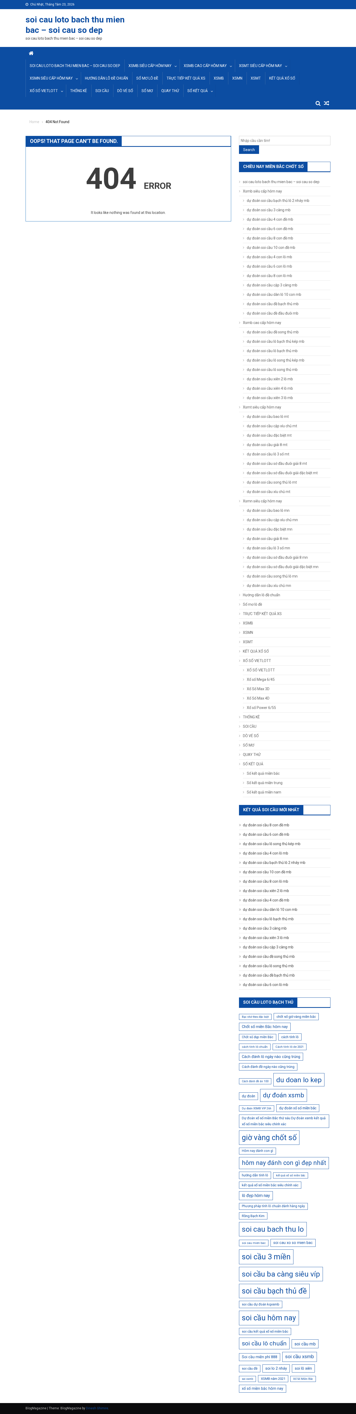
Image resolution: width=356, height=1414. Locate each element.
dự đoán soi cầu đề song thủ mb (273, 332)
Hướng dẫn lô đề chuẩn (106, 78)
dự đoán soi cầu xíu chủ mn (269, 585)
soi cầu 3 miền (266, 1256)
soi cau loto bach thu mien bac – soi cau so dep (75, 66)
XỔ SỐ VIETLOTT (44, 91)
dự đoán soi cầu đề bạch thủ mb (273, 304)
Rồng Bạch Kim (253, 1216)
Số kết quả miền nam (264, 792)
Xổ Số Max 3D (258, 689)
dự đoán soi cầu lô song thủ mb (272, 370)
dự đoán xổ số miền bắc (297, 1108)
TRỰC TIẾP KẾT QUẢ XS (186, 78)
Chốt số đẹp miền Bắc (257, 1037)
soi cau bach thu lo (273, 1229)
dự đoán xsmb (283, 1095)
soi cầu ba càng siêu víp (281, 1274)
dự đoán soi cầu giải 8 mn (267, 539)
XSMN (237, 78)
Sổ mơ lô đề (147, 78)
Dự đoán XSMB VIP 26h (256, 1108)
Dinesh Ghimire (97, 1408)
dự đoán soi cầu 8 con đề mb (270, 238)
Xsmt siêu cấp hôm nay (260, 66)
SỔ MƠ (147, 91)
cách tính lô (290, 1037)
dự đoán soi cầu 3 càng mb (269, 210)
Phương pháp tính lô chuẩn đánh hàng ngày (273, 1206)
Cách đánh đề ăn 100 (255, 1081)
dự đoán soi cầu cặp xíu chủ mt (272, 426)
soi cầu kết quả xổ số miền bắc (265, 1331)
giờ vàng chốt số (269, 1137)
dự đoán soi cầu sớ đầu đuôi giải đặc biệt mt (282, 473)
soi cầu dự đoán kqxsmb (260, 1304)
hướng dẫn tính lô (255, 1175)
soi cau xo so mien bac (293, 1243)
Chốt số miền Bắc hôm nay (265, 1026)
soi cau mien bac (254, 1243)
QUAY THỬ (170, 91)
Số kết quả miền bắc (263, 773)
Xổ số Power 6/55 (261, 708)
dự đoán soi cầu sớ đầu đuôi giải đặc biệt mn (282, 567)
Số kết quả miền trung (265, 783)
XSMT (256, 78)
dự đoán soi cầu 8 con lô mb (269, 276)
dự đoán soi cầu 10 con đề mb (271, 247)
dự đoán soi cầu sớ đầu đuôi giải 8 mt (277, 463)
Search (249, 150)
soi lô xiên (303, 1368)
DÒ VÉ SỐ (125, 91)
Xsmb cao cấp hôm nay (205, 66)
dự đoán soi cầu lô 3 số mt (268, 454)
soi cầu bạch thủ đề (274, 1290)
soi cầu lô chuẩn (264, 1343)
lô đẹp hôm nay (256, 1195)
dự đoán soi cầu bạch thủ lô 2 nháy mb (278, 200)
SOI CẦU (102, 91)
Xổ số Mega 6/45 (261, 679)
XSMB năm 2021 (273, 1379)
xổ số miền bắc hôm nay (262, 1388)
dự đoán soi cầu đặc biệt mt (269, 435)
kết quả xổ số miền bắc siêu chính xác (270, 1185)
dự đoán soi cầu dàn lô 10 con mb (274, 294)
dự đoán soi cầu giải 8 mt (267, 445)
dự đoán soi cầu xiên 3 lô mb (270, 398)
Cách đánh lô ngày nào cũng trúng (271, 1056)
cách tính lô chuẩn (255, 1047)
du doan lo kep (299, 1080)
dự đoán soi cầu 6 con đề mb (270, 229)
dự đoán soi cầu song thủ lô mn (272, 576)
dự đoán (248, 1096)
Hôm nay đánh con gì (257, 1151)
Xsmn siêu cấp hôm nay (51, 78)
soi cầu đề (249, 1368)
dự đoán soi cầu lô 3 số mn (268, 548)
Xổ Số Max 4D (258, 698)
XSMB (219, 78)
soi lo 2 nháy (276, 1368)
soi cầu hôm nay (269, 1317)
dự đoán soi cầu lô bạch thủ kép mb (275, 341)
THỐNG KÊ (78, 91)
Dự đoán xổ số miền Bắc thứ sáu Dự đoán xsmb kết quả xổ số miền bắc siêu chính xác (284, 1121)
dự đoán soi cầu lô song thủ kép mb (275, 360)
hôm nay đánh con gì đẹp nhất (284, 1162)
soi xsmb (247, 1379)
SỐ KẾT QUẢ (197, 91)
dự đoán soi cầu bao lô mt (268, 416)
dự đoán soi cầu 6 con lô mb (269, 266)
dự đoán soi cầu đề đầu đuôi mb (272, 313)
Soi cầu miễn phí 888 (259, 1357)
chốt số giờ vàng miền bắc (296, 1017)
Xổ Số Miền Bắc (303, 1379)
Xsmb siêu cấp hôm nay (149, 66)
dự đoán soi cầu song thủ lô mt (272, 482)
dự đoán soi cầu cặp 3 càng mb (272, 285)
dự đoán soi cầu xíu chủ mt (268, 492)
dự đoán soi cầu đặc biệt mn (269, 529)
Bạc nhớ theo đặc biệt (255, 1017)
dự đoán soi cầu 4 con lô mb (269, 257)
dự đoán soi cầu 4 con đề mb (270, 219)
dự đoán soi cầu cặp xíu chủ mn (272, 520)
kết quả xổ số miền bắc (290, 1175)
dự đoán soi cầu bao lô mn (268, 510)
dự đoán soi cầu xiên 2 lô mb (270, 379)
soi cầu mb (305, 1343)
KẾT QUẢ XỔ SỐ (282, 78)
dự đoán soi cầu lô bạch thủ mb (272, 351)
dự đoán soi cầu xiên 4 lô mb (270, 388)
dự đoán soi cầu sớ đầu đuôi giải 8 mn (277, 557)
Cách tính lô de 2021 (289, 1047)
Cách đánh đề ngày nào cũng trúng (268, 1067)
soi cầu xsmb (299, 1356)
